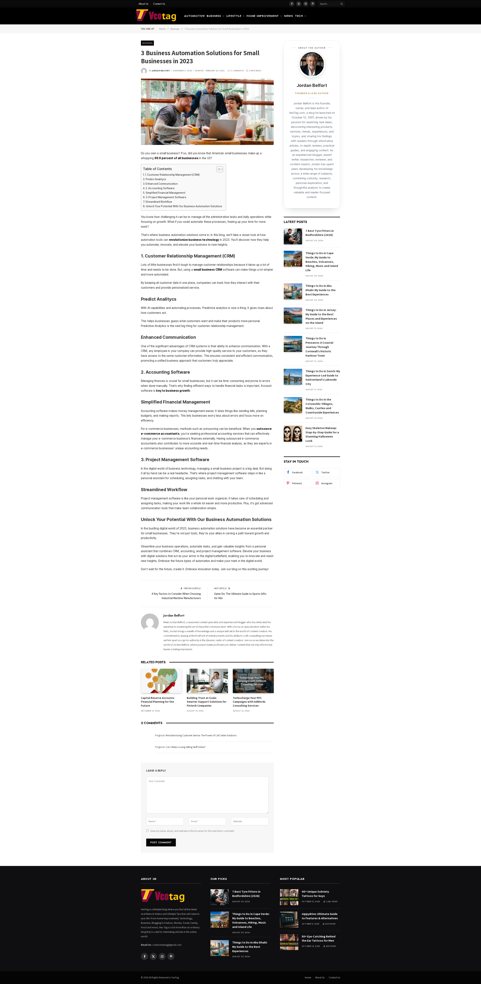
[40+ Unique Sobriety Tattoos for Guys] (289, 897)
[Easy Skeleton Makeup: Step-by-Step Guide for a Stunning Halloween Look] (293, 434)
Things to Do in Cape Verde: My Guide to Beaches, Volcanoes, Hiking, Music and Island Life (322, 261)
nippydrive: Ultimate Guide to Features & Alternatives (320, 916)
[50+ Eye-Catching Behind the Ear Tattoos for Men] (289, 942)
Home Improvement (263, 16)
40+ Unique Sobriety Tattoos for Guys (315, 894)
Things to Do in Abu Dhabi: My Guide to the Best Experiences (321, 290)
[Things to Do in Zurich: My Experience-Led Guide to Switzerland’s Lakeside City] (293, 377)
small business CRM (208, 269)
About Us (143, 4)
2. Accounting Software (160, 188)
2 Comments (237, 70)
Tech (299, 16)
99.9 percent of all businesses (176, 158)
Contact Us (159, 4)
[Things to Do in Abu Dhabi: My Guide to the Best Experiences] (293, 291)
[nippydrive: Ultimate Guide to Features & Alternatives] (289, 920)
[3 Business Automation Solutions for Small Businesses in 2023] (207, 112)
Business (214, 16)
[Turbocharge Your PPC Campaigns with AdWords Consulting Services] (253, 681)
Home (308, 977)
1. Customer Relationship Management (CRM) (172, 174)
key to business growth (173, 390)
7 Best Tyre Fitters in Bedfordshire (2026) (320, 233)
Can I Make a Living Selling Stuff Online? (186, 747)
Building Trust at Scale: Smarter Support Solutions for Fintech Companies (206, 701)
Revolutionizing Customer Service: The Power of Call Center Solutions (201, 735)
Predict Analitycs (156, 179)
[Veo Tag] (156, 16)
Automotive (194, 16)
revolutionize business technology (194, 240)
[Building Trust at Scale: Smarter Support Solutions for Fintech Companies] (207, 681)
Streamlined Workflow (158, 201)
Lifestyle (233, 16)
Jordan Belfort (161, 70)
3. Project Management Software (166, 197)
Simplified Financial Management (165, 192)
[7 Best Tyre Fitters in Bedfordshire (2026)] (293, 236)
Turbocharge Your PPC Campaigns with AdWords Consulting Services (249, 701)
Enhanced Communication (162, 183)
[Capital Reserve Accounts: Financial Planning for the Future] (161, 681)
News (288, 16)
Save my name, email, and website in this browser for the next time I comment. (192, 831)
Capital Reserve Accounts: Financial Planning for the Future (158, 701)
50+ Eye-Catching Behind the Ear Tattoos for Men (318, 938)
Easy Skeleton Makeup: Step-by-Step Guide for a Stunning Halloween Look (322, 434)
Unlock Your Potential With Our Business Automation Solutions (184, 206)
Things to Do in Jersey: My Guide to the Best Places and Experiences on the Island (321, 316)
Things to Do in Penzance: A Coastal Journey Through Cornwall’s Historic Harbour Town (319, 347)
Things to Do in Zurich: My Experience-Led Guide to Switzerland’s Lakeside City (323, 377)
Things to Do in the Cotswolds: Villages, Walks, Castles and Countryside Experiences (322, 406)
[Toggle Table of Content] (218, 169)
